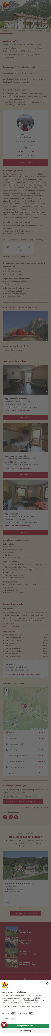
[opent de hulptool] (4, 1024)
